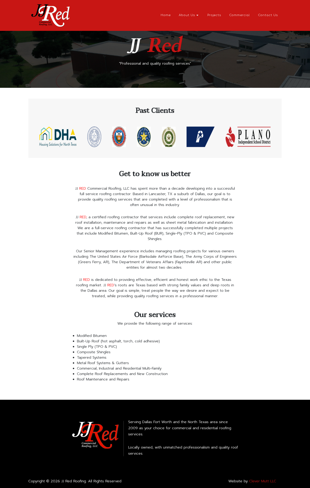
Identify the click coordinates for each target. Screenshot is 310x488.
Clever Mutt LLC (262, 481)
